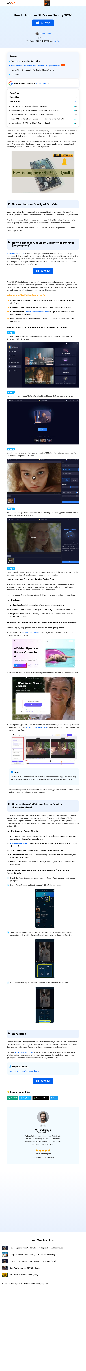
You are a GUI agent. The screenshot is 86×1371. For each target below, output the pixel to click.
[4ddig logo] (11, 3)
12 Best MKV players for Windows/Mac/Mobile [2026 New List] (35, 111)
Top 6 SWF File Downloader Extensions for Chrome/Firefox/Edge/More (38, 119)
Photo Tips (14, 93)
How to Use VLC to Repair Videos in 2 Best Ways (29, 106)
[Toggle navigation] (77, 3)
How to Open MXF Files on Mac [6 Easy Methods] (30, 123)
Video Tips (56, 41)
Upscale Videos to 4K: (19, 843)
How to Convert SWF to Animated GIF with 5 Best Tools (32, 115)
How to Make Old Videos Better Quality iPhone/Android (32, 70)
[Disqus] (43, 1200)
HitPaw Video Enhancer (31, 633)
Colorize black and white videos (37, 312)
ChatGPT (14, 1098)
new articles (15, 101)
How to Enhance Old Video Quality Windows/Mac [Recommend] (37, 66)
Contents (13, 56)
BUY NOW (45, 23)
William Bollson (45, 34)
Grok (55, 1098)
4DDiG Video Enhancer (16, 253)
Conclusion (15, 74)
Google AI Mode (41, 1098)
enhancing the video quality (36, 727)
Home (6, 1284)
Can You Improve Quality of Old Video (25, 61)
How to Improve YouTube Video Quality (24, 1071)
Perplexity (26, 1098)
